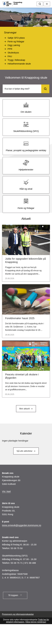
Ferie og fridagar (16, 41)
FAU (10, 56)
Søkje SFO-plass (16, 38)
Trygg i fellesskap (16, 60)
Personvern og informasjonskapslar (18, 614)
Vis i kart (6, 491)
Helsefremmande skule (19, 63)
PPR (10, 49)
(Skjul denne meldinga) (35, 622)
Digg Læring (14, 45)
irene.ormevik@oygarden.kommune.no (21, 525)
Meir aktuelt (24, 409)
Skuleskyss (13, 52)
